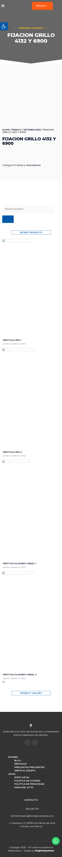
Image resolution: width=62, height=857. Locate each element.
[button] (4, 26)
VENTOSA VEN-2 (12, 452)
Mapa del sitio (23, 787)
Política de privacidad (29, 783)
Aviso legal (22, 777)
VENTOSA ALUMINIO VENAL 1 (19, 563)
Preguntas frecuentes (29, 767)
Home (5, 129)
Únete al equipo (24, 770)
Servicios (20, 763)
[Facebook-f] (27, 742)
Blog (17, 760)
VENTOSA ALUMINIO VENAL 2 (20, 674)
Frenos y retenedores (26, 129)
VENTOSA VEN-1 (12, 340)
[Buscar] (8, 219)
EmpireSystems (44, 850)
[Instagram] (34, 742)
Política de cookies (27, 780)
